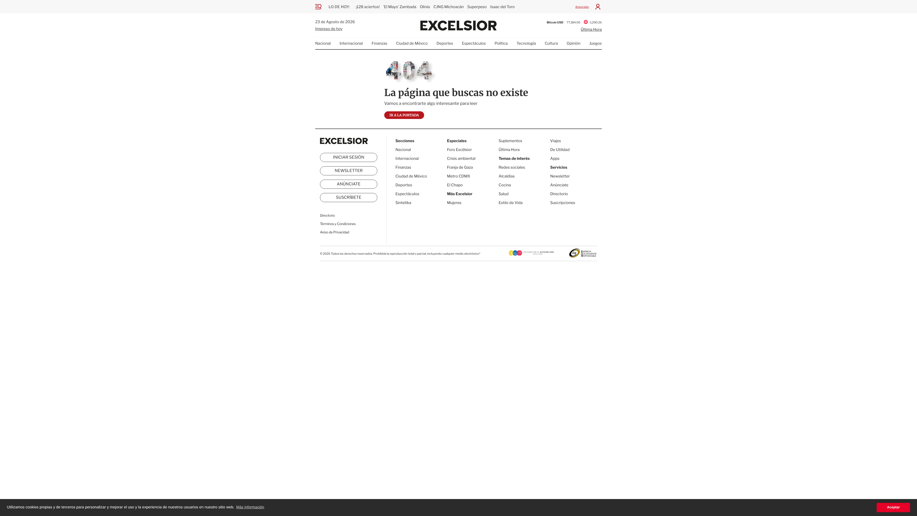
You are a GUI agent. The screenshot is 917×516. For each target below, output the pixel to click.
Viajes (555, 141)
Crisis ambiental (461, 158)
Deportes (445, 43)
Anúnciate (582, 7)
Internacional (351, 43)
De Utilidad (560, 149)
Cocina (505, 185)
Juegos (595, 43)
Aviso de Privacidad (334, 232)
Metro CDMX (458, 176)
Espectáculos (474, 43)
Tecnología (526, 43)
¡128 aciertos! (367, 7)
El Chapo (455, 185)
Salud (504, 194)
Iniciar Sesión (348, 157)
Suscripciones (562, 202)
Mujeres (454, 202)
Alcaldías (507, 176)
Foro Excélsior (460, 149)
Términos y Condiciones (338, 224)
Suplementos (510, 141)
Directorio (327, 216)
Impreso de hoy (328, 29)
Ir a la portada (404, 115)
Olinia (425, 7)
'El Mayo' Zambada (399, 7)
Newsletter (349, 170)
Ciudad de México (412, 43)
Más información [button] (250, 507)
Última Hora (591, 29)
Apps (555, 158)
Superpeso (477, 7)
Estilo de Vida (510, 202)
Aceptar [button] (893, 507)
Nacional (323, 43)
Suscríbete (349, 197)
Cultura (551, 43)
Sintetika (403, 202)
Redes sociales (512, 167)
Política (501, 43)
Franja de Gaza (460, 167)
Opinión (574, 43)
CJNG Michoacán (448, 7)
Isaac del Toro (502, 7)
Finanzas (379, 43)
